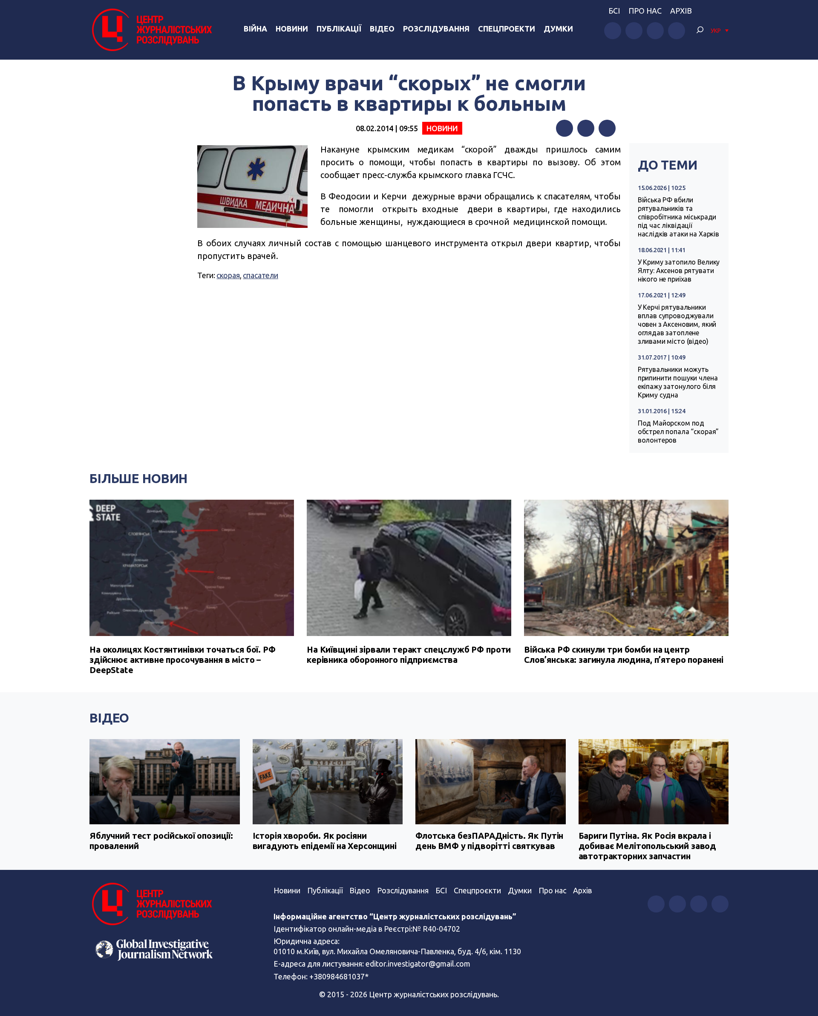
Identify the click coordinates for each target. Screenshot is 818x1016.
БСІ (614, 10)
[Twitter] (585, 128)
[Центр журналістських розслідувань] (150, 30)
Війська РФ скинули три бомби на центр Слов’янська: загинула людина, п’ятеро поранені (623, 655)
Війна (255, 28)
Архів (681, 10)
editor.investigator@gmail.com (418, 963)
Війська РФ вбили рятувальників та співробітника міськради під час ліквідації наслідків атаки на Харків (678, 217)
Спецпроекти (506, 28)
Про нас (645, 10)
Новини (292, 28)
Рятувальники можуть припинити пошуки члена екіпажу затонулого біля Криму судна (678, 382)
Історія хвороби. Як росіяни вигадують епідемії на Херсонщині (325, 841)
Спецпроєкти (477, 890)
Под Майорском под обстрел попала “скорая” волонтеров (678, 431)
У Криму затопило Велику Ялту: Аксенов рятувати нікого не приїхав (679, 270)
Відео (382, 28)
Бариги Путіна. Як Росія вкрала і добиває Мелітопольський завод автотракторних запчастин (648, 846)
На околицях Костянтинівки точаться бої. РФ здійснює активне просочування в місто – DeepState (182, 660)
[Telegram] (607, 128)
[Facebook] (564, 128)
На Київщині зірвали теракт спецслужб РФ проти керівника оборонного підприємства (409, 655)
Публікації (339, 28)
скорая (227, 275)
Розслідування (436, 28)
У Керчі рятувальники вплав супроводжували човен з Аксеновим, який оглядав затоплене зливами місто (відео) (677, 324)
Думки (558, 28)
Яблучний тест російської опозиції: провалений (161, 841)
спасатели (260, 275)
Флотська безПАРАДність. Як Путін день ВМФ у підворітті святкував (489, 841)
